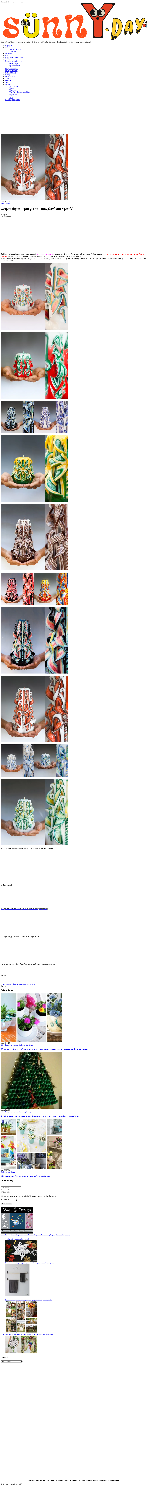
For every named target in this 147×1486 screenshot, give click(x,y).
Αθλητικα (12, 96)
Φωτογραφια (13, 86)
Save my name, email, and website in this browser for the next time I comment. (30, 1196)
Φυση (11, 98)
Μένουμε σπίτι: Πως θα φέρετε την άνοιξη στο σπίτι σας (25, 1176)
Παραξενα (8, 46)
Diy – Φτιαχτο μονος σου (14, 57)
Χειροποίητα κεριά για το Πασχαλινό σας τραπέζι (18, 984)
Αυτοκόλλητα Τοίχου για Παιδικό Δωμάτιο (25, 1235)
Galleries (22, 1045)
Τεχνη (11, 88)
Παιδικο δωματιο (15, 49)
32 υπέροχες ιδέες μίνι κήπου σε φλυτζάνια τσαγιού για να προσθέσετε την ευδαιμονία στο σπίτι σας (44, 1049)
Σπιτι (7, 47)
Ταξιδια (7, 59)
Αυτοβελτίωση (14, 65)
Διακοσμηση (9, 53)
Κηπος (7, 55)
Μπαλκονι (12, 51)
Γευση (7, 75)
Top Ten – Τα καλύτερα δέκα (19, 92)
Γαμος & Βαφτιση (11, 71)
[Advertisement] (73, 117)
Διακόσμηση (5, 203)
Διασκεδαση (13, 94)
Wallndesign (5, 1235)
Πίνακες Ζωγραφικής (63, 1235)
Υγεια (7, 82)
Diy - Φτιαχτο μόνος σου (9, 1045)
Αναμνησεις (13, 63)
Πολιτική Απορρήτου (12, 100)
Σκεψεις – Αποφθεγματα (13, 61)
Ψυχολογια (13, 67)
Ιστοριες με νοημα (11, 69)
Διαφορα (8, 84)
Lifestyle (8, 80)
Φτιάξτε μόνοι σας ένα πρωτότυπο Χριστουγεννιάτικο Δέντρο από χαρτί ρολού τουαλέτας (40, 1116)
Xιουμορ (8, 78)
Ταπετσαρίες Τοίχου (48, 1235)
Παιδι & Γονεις (10, 73)
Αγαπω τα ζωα (10, 76)
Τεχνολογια (13, 90)
